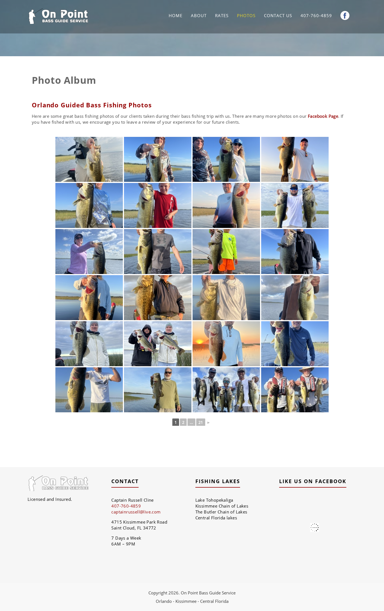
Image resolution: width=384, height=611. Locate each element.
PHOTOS (246, 15)
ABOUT (199, 15)
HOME (175, 15)
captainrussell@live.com (136, 512)
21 (200, 422)
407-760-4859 (316, 15)
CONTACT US (278, 15)
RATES (222, 15)
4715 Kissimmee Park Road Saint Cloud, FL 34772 (139, 525)
